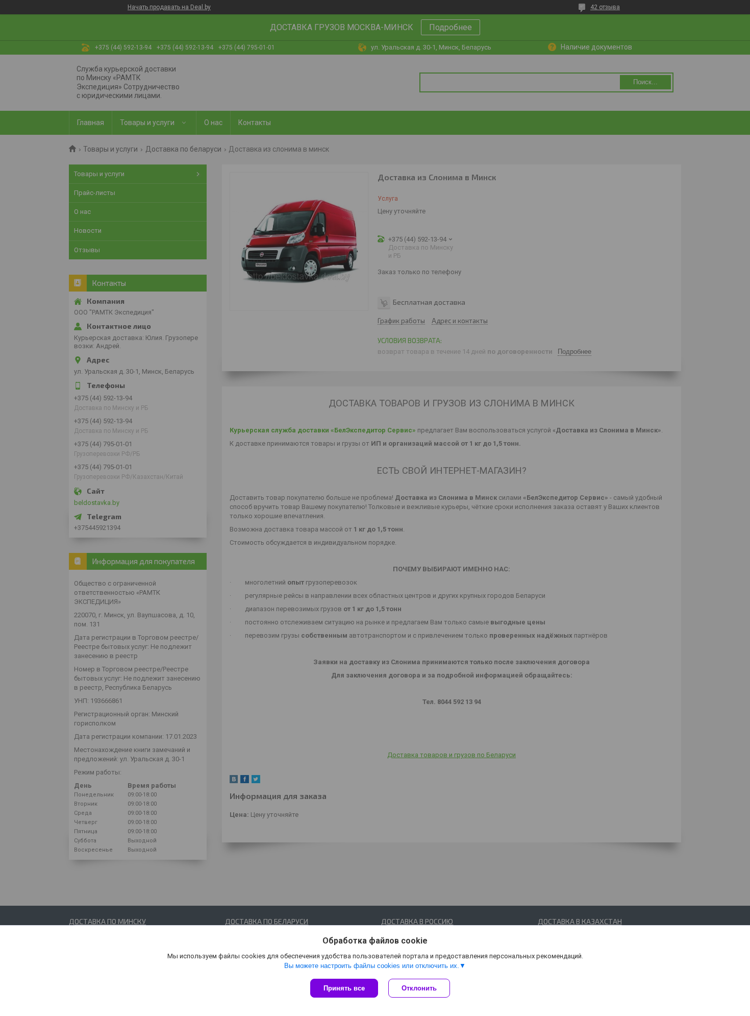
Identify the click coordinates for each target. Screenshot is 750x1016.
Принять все (344, 988)
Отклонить (419, 988)
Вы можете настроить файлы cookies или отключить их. (371, 966)
